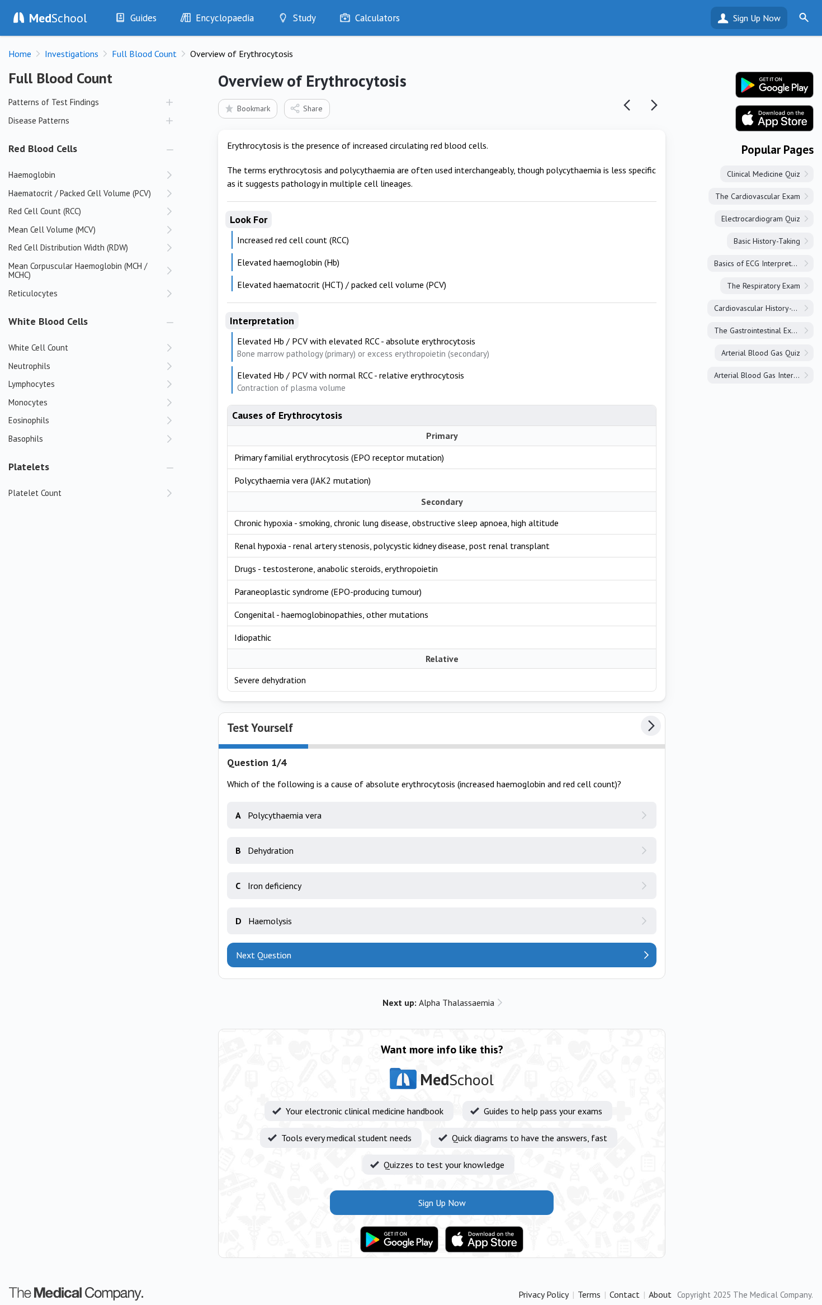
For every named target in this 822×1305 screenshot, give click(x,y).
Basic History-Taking (767, 241)
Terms (589, 1294)
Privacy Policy (543, 1294)
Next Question (263, 955)
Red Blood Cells (42, 148)
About (660, 1294)
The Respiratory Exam (763, 286)
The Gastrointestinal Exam (757, 330)
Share (313, 108)
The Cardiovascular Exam (757, 196)
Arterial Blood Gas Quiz (760, 353)
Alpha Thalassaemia (438, 1002)
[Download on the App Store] (484, 1239)
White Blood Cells (48, 321)
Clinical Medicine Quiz (763, 174)
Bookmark (253, 108)
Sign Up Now (757, 17)
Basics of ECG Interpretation (760, 263)
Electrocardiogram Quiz (760, 219)
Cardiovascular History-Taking (763, 308)
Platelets (28, 466)
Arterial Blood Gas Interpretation (764, 375)
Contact (625, 1294)
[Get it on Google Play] (399, 1239)
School (58, 18)
